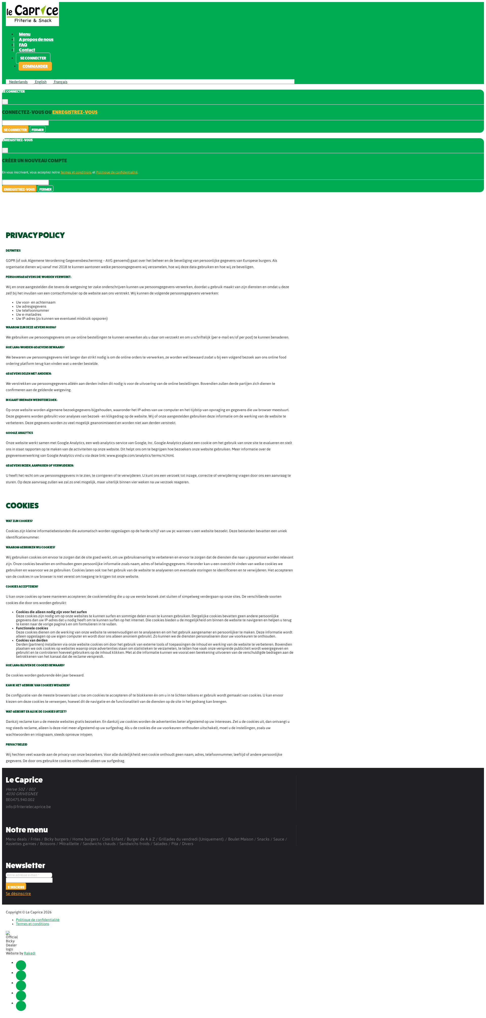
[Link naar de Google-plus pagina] (21, 1006)
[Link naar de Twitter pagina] (21, 975)
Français (60, 82)
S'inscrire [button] (16, 887)
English (40, 82)
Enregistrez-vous (19, 189)
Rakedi (29, 953)
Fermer (38, 130)
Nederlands (18, 82)
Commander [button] (35, 66)
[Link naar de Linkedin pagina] (21, 996)
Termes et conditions (76, 172)
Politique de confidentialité (116, 172)
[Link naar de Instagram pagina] (21, 986)
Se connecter (33, 58)
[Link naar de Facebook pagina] (21, 965)
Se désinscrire (18, 893)
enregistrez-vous (74, 112)
